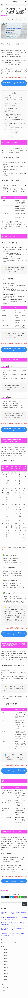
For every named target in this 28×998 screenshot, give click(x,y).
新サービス (5, 15)
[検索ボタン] (26, 2)
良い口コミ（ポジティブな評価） (15, 97)
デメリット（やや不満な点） (14, 103)
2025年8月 (5, 979)
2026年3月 (5, 958)
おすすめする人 (10, 111)
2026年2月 (5, 961)
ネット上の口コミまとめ (10, 95)
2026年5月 (5, 952)
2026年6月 (5, 949)
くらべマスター (14, 2)
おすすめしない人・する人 (11, 108)
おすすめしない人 (11, 110)
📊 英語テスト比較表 (12, 117)
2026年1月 (5, 964)
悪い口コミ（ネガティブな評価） (15, 99)
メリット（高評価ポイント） (14, 105)
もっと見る (14, 132)
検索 (24, 904)
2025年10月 (5, 973)
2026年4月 (5, 955)
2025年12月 (5, 967)
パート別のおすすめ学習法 (13, 129)
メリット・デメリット (10, 102)
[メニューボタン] (2, 2)
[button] (3, 897)
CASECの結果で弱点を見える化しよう (16, 127)
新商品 (4, 990)
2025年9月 (5, 976)
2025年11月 (5, 970)
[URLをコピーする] (25, 897)
